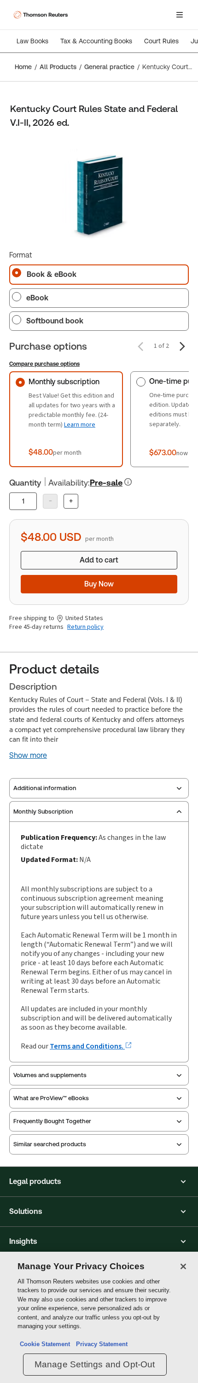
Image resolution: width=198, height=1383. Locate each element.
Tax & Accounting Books (96, 41)
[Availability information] (128, 482)
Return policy (85, 627)
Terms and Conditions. (87, 1046)
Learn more (79, 424)
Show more (28, 755)
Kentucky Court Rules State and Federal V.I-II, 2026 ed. (167, 66)
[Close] (183, 1266)
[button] (99, 1181)
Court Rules (161, 41)
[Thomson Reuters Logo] (42, 14)
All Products (58, 66)
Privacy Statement (100, 1344)
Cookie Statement (45, 1344)
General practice (109, 66)
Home (23, 66)
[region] (99, 1317)
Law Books (32, 41)
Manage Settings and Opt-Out (95, 1364)
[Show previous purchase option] (140, 346)
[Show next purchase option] (182, 346)
